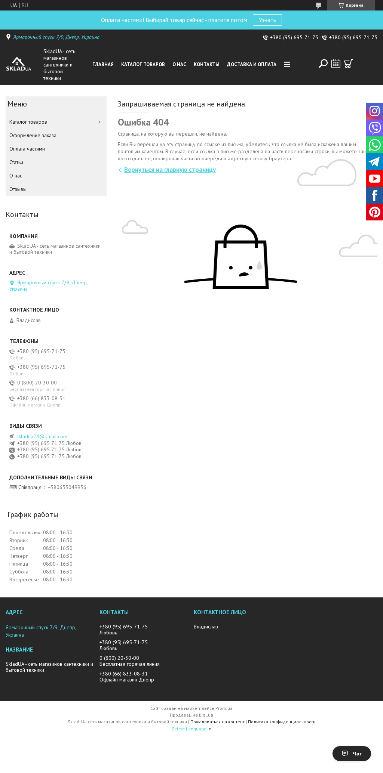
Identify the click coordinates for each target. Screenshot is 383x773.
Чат (357, 754)
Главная (103, 64)
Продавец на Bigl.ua (191, 715)
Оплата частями (27, 148)
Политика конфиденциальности (282, 721)
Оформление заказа (32, 135)
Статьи (16, 162)
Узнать (267, 20)
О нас (179, 64)
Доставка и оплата (251, 64)
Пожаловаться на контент (217, 721)
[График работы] (335, 63)
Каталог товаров (143, 64)
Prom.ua (224, 708)
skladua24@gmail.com (41, 436)
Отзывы (18, 189)
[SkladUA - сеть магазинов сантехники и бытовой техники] (23, 65)
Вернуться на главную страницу (170, 170)
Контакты (207, 64)
